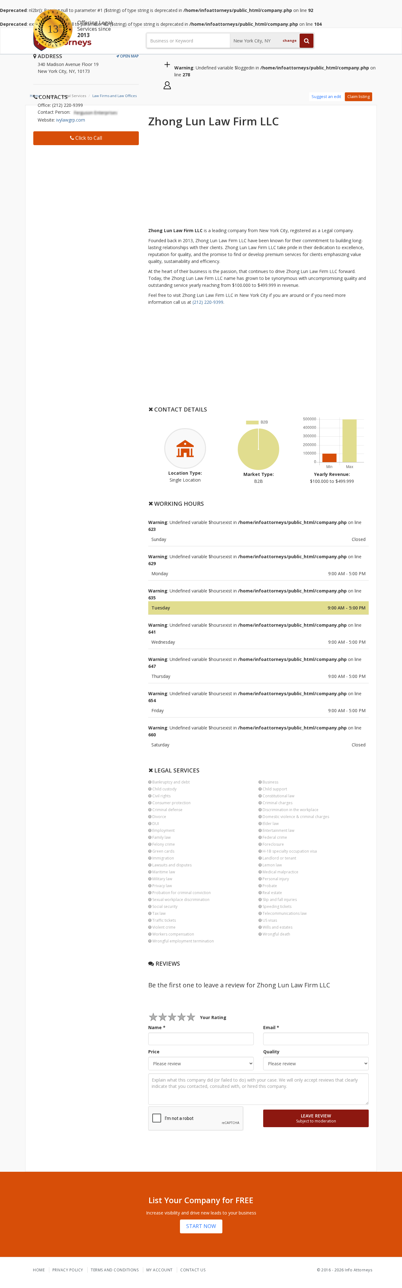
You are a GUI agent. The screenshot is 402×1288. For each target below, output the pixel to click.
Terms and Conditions (115, 1270)
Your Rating (213, 1017)
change (289, 40)
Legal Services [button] (176, 770)
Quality (271, 1052)
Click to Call (88, 137)
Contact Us (192, 1270)
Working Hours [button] (178, 503)
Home (39, 1270)
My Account (159, 1270)
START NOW (201, 1226)
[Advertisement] (86, 189)
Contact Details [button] (180, 409)
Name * (157, 1027)
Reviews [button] (167, 963)
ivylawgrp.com (70, 120)
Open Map (129, 56)
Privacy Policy (67, 1270)
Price (154, 1052)
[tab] (258, 409)
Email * (271, 1027)
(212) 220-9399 (208, 302)
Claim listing (358, 96)
